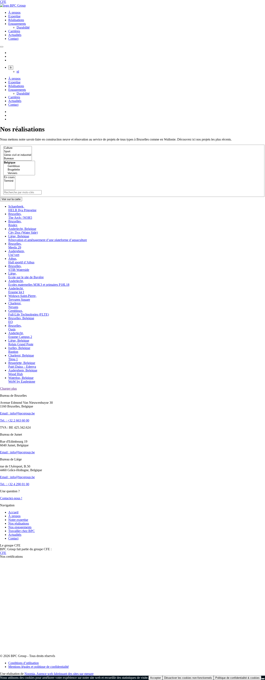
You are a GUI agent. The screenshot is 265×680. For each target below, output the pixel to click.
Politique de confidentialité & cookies (237, 677)
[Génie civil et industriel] (18, 155)
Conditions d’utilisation (23, 663)
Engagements (17, 23)
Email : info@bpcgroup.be (17, 413)
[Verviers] (19, 173)
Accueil (13, 512)
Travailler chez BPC (21, 531)
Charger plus (8, 388)
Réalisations (16, 20)
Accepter (155, 677)
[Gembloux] (19, 166)
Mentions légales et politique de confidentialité (38, 666)
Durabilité (23, 27)
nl (18, 71)
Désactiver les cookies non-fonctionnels (188, 677)
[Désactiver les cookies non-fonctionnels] (263, 678)
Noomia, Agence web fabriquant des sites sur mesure (59, 673)
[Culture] (18, 148)
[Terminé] (9, 181)
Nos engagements (19, 527)
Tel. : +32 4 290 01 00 (14, 484)
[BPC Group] (13, 5)
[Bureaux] (18, 158)
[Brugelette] (19, 170)
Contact (13, 38)
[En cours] (9, 177)
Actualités (14, 35)
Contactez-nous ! (11, 498)
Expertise (14, 16)
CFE (3, 2)
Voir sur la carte (11, 199)
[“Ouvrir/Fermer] (1, 46)
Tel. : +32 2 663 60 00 (14, 420)
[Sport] (18, 151)
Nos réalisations (18, 523)
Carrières (14, 31)
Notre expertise (18, 519)
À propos (14, 12)
